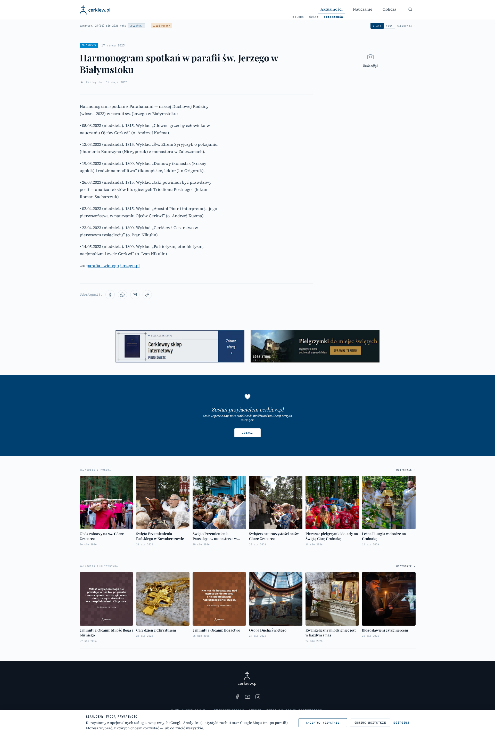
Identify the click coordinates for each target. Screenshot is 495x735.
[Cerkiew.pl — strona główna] (95, 9)
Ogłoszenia (333, 17)
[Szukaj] (410, 9)
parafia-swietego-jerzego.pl (113, 265)
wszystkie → (406, 469)
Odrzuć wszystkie (370, 722)
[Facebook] (237, 696)
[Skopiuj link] (147, 294)
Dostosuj (401, 722)
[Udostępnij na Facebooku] (110, 294)
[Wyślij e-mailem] (134, 294)
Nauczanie (362, 9)
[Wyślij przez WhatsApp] (122, 294)
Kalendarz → (406, 26)
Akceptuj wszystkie (323, 722)
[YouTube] (247, 696)
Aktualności (331, 9)
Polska (298, 17)
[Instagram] (257, 696)
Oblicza (389, 9)
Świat (314, 17)
